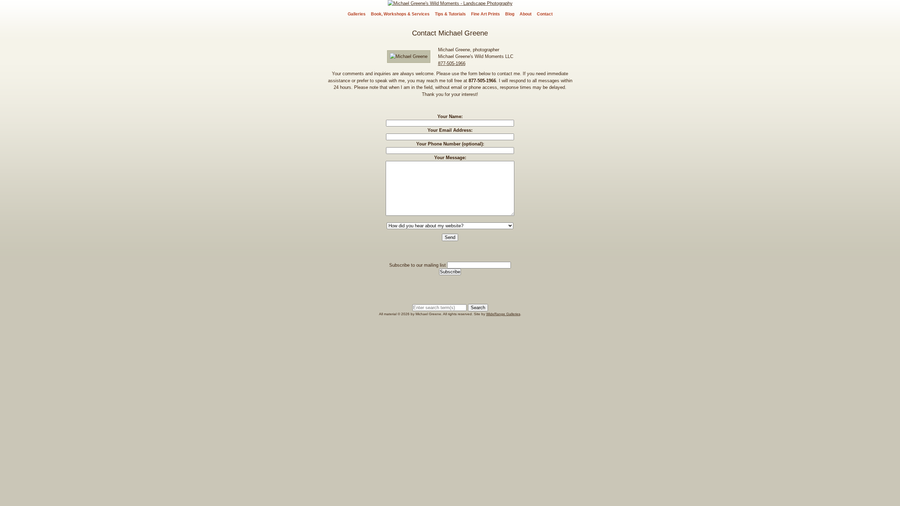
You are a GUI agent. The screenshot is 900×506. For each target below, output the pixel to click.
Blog (509, 14)
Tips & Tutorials (450, 14)
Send (450, 237)
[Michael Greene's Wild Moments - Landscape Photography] (450, 3)
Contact (545, 14)
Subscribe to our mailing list (417, 265)
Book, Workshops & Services (400, 14)
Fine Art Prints (485, 14)
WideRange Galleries (503, 314)
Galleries (357, 14)
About (526, 14)
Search (478, 307)
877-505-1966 (451, 63)
